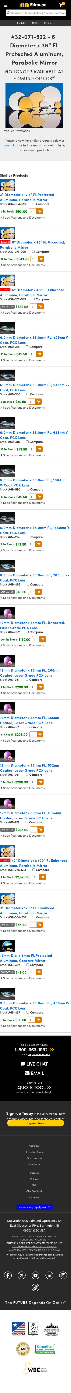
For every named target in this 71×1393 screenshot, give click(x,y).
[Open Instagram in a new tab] (63, 1277)
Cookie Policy (38, 1236)
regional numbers (39, 1054)
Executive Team (34, 1151)
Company (34, 1145)
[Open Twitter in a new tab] (21, 1277)
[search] (36, 13)
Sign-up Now (35, 1123)
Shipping (34, 1172)
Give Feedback (34, 1191)
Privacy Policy (20, 1236)
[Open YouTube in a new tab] (35, 1277)
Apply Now (33, 1207)
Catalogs (34, 1197)
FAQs (34, 1185)
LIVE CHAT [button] (37, 1063)
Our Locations (34, 1158)
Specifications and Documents (23, 217)
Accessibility (42, 1239)
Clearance (5, 242)
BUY (40, 211)
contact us (11, 145)
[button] (31, 1049)
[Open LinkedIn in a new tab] (49, 1277)
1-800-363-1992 (31, 1049)
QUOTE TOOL (32, 1087)
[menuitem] (6, 4)
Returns (34, 1179)
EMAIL (37, 1073)
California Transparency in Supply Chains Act (34, 1249)
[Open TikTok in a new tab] (35, 1289)
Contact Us (49, 23)
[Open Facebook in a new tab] (7, 1277)
